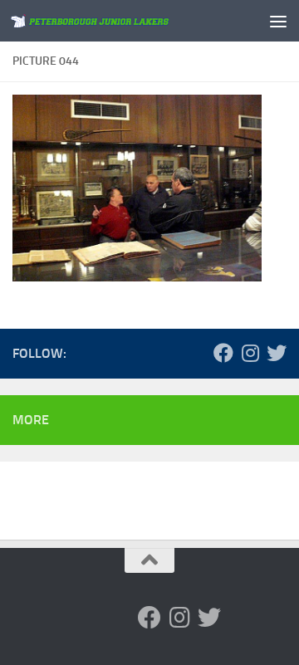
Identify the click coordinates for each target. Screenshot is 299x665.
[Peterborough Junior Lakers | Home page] (118, 21)
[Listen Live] (170, 353)
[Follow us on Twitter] (277, 353)
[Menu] (278, 21)
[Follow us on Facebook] (223, 353)
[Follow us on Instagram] (250, 353)
